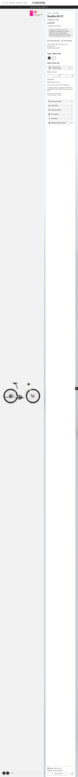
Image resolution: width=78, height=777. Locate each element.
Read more (66, 85)
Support (25, 2)
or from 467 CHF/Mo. (57, 770)
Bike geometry (50, 79)
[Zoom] (22, 394)
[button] (38, 13)
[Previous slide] (3, 773)
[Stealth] (49, 58)
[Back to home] (39, 3)
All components (51, 46)
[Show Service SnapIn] (76, 388)
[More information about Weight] (56, 44)
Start (70, 67)
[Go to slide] (16, 773)
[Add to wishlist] (72, 773)
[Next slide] (7, 773)
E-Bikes (49, 13)
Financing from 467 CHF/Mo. (54, 26)
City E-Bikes (56, 13)
